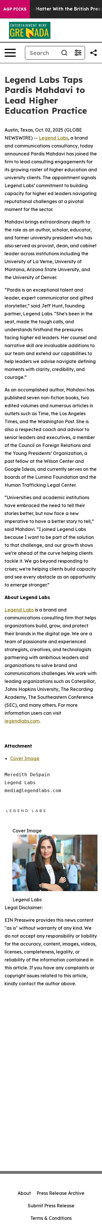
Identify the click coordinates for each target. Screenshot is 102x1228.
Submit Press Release (51, 1205)
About (24, 1193)
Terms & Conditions (51, 1218)
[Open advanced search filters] (78, 52)
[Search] (64, 52)
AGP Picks (14, 9)
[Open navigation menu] (10, 52)
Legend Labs (53, 138)
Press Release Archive (60, 1193)
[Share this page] (93, 52)
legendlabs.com (22, 721)
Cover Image (24, 758)
